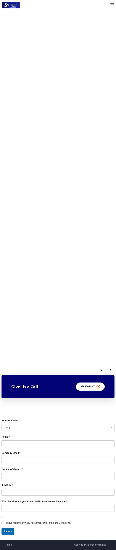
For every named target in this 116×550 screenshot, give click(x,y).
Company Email (11, 452)
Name (6, 436)
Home (8, 544)
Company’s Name (12, 469)
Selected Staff (10, 420)
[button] (110, 370)
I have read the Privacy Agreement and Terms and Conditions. (38, 522)
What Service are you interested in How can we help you (34, 501)
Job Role (7, 485)
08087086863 (88, 386)
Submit (8, 531)
